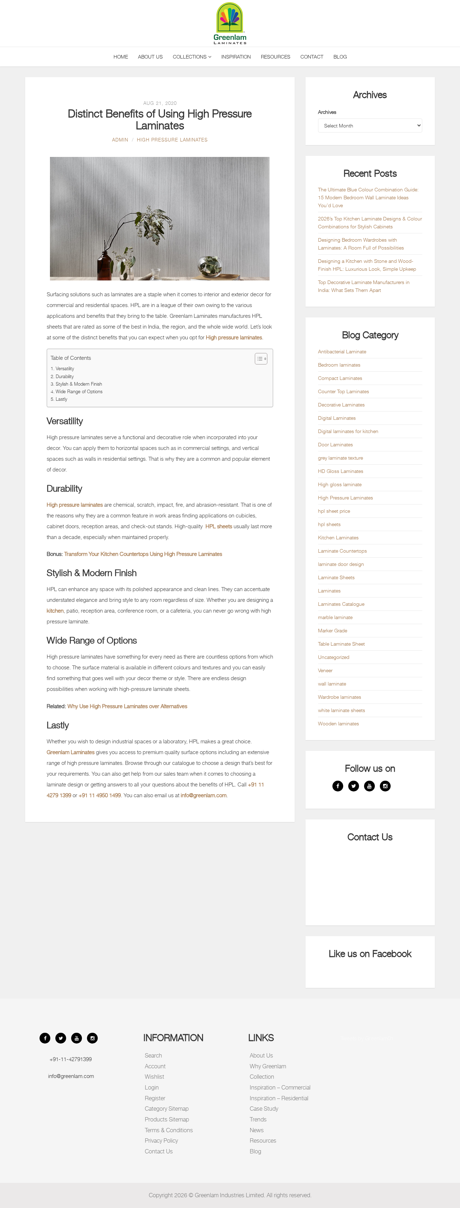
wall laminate (332, 683)
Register (155, 1098)
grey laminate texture (340, 458)
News (257, 1130)
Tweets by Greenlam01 (367, 1038)
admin (120, 140)
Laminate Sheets (336, 577)
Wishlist (154, 1076)
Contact (311, 57)
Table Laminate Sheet (341, 644)
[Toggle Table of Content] (257, 359)
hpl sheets (329, 524)
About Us (150, 57)
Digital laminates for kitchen (348, 431)
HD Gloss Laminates (340, 471)
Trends (258, 1119)
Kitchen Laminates (338, 537)
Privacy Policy (161, 1140)
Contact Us (159, 1151)
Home (121, 57)
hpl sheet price (334, 511)
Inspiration (236, 57)
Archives (327, 112)
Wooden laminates (338, 723)
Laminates (329, 590)
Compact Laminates (340, 378)
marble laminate (335, 617)
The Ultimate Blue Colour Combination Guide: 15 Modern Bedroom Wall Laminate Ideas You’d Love (368, 197)
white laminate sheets (341, 710)
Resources (275, 57)
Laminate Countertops (342, 551)
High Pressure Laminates (172, 140)
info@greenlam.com (71, 1076)
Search (153, 1055)
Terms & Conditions (169, 1130)
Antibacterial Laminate (342, 351)
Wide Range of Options (79, 391)
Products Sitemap (167, 1119)
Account (155, 1066)
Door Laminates (335, 444)
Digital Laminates (337, 418)
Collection (262, 1076)
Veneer (325, 670)
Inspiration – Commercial (280, 1087)
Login (152, 1087)
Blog (340, 57)
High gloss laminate (340, 484)
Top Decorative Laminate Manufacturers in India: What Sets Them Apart (364, 286)
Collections (190, 57)
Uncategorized (333, 657)
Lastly (61, 399)
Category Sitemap (167, 1108)
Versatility (65, 368)
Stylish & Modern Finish (79, 384)
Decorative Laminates (341, 404)
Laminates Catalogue (341, 604)
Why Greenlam (268, 1066)
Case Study (264, 1108)
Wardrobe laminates (339, 697)
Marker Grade (332, 630)
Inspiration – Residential (279, 1098)
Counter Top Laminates (343, 391)
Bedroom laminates (339, 365)
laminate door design (341, 564)
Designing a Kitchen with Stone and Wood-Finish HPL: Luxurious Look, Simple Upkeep (367, 265)
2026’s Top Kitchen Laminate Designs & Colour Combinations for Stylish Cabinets (370, 222)
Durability (65, 376)
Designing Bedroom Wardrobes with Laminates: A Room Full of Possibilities (361, 244)
